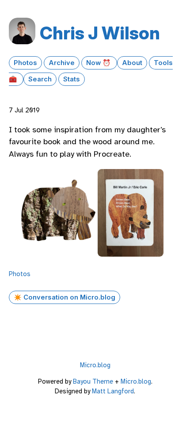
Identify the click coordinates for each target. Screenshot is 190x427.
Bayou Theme (93, 381)
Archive (62, 63)
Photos (25, 63)
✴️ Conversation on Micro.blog (64, 297)
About (132, 63)
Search (40, 79)
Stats (71, 79)
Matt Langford (113, 391)
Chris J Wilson (100, 33)
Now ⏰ (99, 63)
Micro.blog (95, 365)
